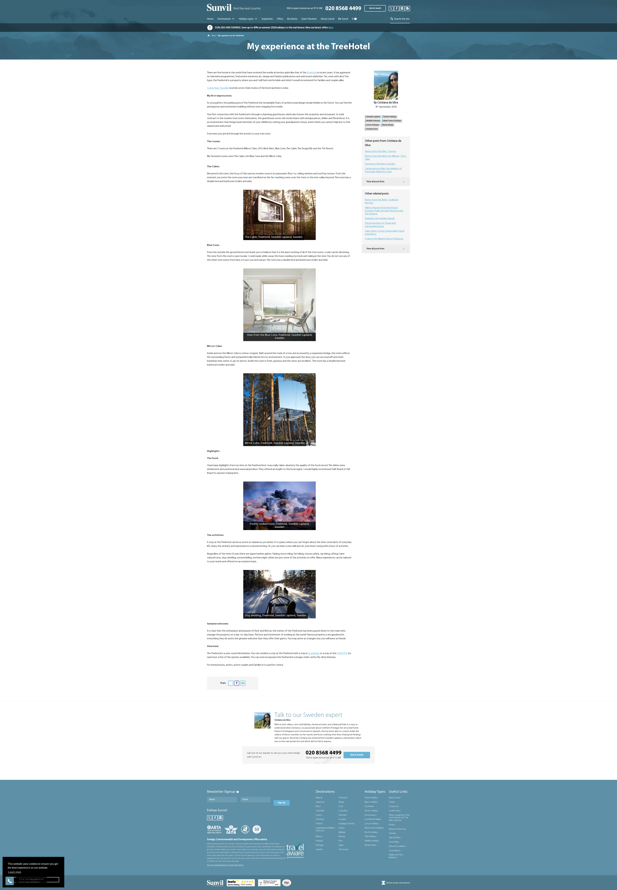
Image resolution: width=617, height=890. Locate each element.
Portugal (319, 845)
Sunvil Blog (394, 842)
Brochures (292, 19)
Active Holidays (372, 125)
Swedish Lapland (373, 117)
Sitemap (392, 833)
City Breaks (369, 806)
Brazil (318, 806)
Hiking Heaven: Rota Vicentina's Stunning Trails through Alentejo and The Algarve (384, 210)
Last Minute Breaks (373, 819)
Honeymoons (372, 129)
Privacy (392, 825)
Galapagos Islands (346, 823)
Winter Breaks (387, 125)
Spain (341, 845)
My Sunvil (343, 19)
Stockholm (313, 653)
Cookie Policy (395, 811)
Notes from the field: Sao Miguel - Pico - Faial (386, 158)
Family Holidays (390, 117)
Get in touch (375, 8)
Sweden (319, 849)
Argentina (320, 802)
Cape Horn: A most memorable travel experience (384, 232)
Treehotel (312, 72)
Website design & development (398, 883)
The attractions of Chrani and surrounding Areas (380, 225)
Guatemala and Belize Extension (325, 829)
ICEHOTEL (342, 653)
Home (210, 19)
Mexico (319, 836)
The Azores (344, 849)
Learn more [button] (14, 872)
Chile (341, 806)
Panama (319, 841)
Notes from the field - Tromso (380, 151)
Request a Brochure (397, 829)
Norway (342, 836)
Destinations (224, 19)
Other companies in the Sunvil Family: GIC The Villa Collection (399, 818)
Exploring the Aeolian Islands (380, 218)
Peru (341, 841)
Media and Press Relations (396, 856)
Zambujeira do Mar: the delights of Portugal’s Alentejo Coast (383, 170)
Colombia (320, 811)
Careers (392, 802)
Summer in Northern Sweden (380, 164)
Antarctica (343, 798)
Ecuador (342, 819)
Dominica (320, 819)
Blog (214, 36)
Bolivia (341, 802)
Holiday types (246, 19)
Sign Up (281, 803)
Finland (319, 823)
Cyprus (319, 815)
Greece (341, 828)
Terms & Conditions (397, 846)
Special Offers (395, 837)
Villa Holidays (370, 836)
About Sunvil (394, 798)
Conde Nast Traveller (218, 88)
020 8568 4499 (343, 9)
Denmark (343, 815)
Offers (280, 19)
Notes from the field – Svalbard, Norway (381, 201)
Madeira (342, 832)
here (330, 27)
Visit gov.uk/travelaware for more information (225, 865)
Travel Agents (395, 850)
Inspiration (267, 19)
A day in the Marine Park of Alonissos (384, 239)
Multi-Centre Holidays (392, 121)
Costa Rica (343, 811)
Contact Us (394, 806)
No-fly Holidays (371, 832)
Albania (319, 798)
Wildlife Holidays (373, 121)
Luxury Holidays (372, 823)
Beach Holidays (371, 802)
